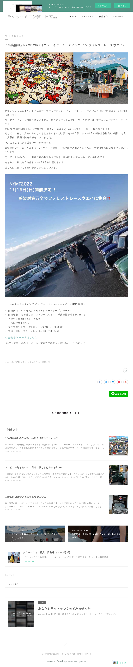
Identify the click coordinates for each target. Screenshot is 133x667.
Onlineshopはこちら (66, 413)
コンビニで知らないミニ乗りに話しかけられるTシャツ (35, 467)
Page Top (66, 645)
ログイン (122, 5)
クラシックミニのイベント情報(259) (36, 362)
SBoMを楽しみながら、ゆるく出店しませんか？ (31, 438)
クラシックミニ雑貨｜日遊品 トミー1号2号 (43, 16)
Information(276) (12, 362)
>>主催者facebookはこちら (21, 337)
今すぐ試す (102, 5)
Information (87, 16)
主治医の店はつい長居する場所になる (25, 496)
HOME (72, 16)
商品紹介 (103, 16)
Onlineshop (119, 16)
